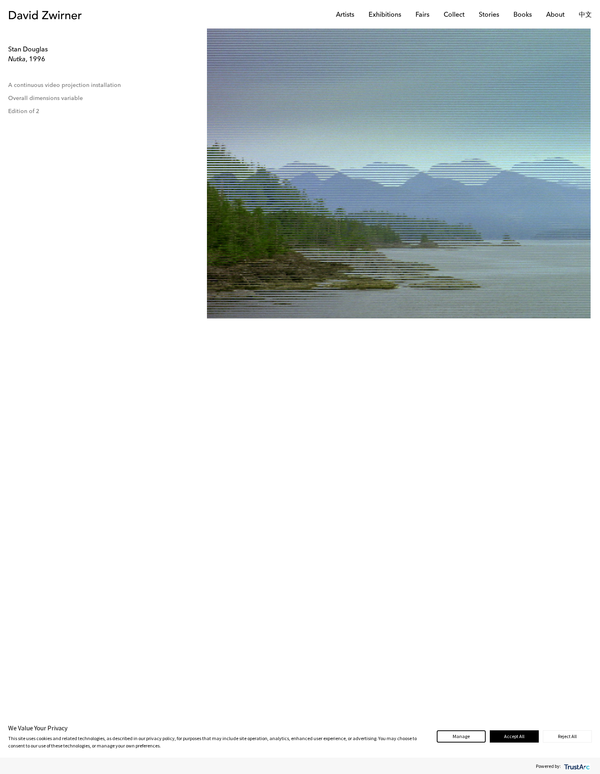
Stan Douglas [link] (28, 50)
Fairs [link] (422, 15)
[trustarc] (576, 766)
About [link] (555, 15)
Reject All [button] (567, 736)
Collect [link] (454, 15)
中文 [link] (585, 15)
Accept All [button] (514, 736)
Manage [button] (461, 736)
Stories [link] (489, 15)
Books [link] (522, 15)
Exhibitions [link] (385, 15)
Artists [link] (345, 15)
